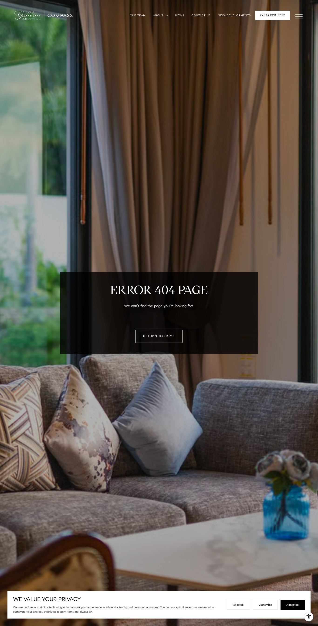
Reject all (238, 604)
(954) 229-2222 (272, 15)
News (179, 15)
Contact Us (201, 15)
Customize (265, 604)
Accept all (292, 604)
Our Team (138, 15)
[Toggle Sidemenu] (299, 15)
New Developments (234, 15)
